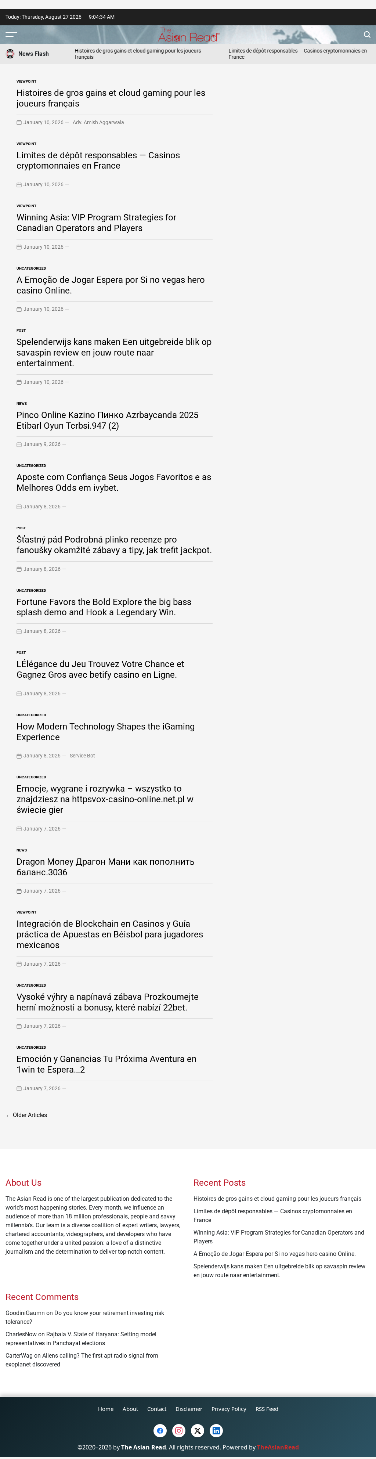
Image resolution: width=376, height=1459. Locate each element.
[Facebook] (160, 1430)
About (130, 1408)
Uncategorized (31, 268)
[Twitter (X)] (197, 1430)
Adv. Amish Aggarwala (98, 122)
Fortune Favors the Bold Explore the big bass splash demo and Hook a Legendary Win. (104, 607)
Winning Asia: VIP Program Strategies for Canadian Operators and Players (96, 222)
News (22, 403)
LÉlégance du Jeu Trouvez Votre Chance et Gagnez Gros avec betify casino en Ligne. (100, 669)
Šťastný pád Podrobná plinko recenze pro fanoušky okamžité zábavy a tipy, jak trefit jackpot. (114, 544)
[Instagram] (178, 1430)
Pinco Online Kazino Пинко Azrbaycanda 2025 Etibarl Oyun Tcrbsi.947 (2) (107, 420)
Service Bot (82, 756)
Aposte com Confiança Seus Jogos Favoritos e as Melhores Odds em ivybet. (114, 482)
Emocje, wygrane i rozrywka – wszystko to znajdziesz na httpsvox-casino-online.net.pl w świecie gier (105, 799)
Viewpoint (26, 81)
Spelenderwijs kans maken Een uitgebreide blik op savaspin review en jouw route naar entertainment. (114, 352)
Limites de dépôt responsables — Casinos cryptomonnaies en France (98, 160)
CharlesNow (21, 1334)
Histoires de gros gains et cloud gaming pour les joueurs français (277, 1198)
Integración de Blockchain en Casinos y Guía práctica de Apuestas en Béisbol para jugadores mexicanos (110, 934)
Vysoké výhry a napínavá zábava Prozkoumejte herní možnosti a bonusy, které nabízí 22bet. (108, 1002)
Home (105, 1408)
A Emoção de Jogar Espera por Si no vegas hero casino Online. (275, 1253)
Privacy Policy (229, 1408)
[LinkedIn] (216, 1430)
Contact (156, 1408)
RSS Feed (267, 1408)
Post (21, 330)
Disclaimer (189, 1408)
